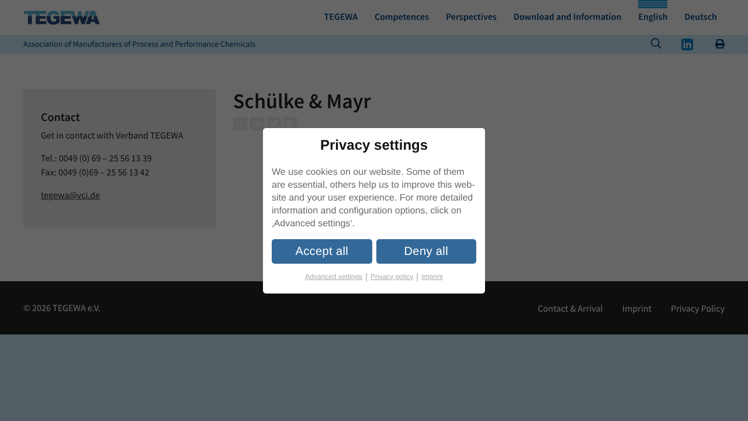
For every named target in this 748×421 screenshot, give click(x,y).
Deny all (426, 251)
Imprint (432, 276)
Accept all (321, 251)
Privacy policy (394, 277)
